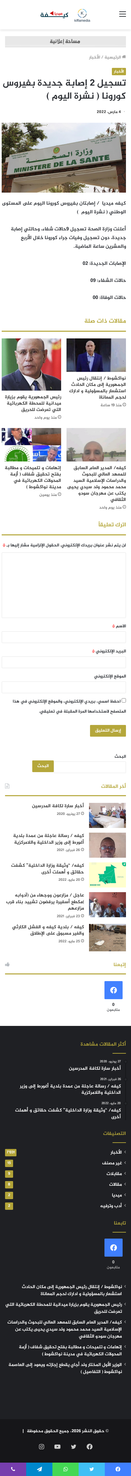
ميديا (117, 1195)
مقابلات (114, 1174)
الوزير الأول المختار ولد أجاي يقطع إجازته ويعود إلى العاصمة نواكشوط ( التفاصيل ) (65, 1368)
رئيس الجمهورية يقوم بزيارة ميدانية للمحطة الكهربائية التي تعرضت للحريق (33, 403)
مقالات (115, 1184)
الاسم (119, 626)
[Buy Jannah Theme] (65, 43)
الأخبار (94, 57)
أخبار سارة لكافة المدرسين (58, 806)
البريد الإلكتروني (109, 651)
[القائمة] (122, 17)
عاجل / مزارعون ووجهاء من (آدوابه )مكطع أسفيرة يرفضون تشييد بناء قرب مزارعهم (45, 901)
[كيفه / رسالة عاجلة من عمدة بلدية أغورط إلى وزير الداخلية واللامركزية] (107, 845)
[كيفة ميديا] (65, 15)
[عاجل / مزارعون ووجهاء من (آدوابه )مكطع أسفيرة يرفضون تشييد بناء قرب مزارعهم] (107, 904)
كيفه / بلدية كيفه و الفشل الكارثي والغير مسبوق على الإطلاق (48, 930)
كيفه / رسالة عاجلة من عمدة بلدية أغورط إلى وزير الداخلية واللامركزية (48, 839)
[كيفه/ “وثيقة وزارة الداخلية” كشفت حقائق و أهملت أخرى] (107, 874)
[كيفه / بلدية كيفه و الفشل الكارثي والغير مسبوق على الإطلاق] (107, 938)
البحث (120, 756)
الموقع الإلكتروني (110, 676)
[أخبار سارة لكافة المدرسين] (107, 815)
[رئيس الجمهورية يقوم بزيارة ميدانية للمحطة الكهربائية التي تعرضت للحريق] (31, 364)
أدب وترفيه (111, 1206)
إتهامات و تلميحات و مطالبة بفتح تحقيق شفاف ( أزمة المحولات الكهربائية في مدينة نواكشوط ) (33, 477)
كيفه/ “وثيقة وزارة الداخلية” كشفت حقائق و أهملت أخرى (47, 869)
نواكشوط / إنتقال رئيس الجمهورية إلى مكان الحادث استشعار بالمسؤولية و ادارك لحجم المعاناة (97, 388)
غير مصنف (112, 1163)
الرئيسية (113, 57)
